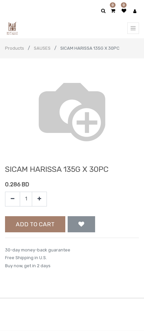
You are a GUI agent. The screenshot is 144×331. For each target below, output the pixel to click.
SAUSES (42, 48)
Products (14, 48)
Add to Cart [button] (35, 224)
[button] (81, 224)
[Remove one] (12, 199)
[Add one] (39, 199)
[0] (113, 10)
